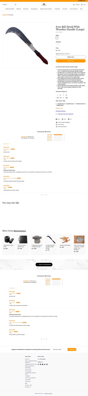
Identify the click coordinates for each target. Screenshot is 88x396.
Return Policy (28, 369)
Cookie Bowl (57, 9)
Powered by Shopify (48, 393)
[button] (5, 15)
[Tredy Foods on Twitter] (44, 364)
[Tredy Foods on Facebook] (40, 364)
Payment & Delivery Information (29, 366)
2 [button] (43, 195)
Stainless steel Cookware (46, 9)
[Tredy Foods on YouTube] (42, 364)
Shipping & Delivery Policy (31, 364)
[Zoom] (27, 45)
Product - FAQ (28, 385)
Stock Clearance (74, 9)
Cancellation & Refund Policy (30, 373)
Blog (26, 383)
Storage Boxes (34, 9)
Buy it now (71, 61)
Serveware (64, 9)
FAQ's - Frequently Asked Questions (31, 361)
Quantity (58, 42)
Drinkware (18, 9)
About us (27, 359)
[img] (6, 147)
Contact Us (28, 381)
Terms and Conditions (30, 377)
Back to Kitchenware (45, 264)
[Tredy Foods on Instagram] (38, 364)
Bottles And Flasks (10, 9)
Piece (57, 35)
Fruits (81, 9)
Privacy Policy (28, 371)
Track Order (28, 379)
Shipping (57, 53)
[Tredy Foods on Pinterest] (47, 364)
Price (57, 48)
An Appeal (27, 376)
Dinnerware (25, 9)
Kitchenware (20, 231)
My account (28, 387)
